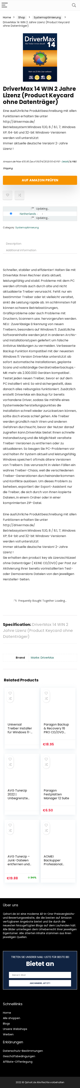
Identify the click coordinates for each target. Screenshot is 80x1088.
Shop (21, 17)
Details (65, 161)
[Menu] (4, 5)
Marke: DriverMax (42, 658)
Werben (8, 1034)
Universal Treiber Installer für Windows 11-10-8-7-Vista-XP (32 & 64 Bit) (20, 732)
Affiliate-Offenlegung (17, 1062)
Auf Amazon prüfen (40, 180)
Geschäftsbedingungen (19, 1056)
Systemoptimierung (47, 17)
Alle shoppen (11, 1018)
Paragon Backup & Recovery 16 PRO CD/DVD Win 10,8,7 (56, 730)
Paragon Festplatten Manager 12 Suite (56, 794)
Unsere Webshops (15, 1029)
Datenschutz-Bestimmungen (23, 1051)
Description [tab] (13, 244)
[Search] (74, 5)
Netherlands (28, 214)
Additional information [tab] (21, 250)
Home (7, 17)
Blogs (6, 1023)
